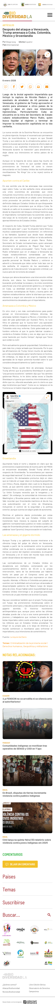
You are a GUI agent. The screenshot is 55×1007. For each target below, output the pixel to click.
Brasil (5, 790)
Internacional (13, 45)
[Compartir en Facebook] (14, 87)
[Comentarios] (6, 87)
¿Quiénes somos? (10, 984)
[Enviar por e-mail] (47, 87)
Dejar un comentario (22, 864)
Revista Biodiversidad (11, 991)
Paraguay (6, 743)
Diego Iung (11, 42)
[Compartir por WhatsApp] (30, 87)
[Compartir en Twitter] (22, 87)
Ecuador (6, 696)
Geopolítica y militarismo (35, 646)
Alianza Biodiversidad (11, 988)
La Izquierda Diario (18, 637)
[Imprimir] (38, 87)
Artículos (8, 25)
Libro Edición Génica (37, 984)
